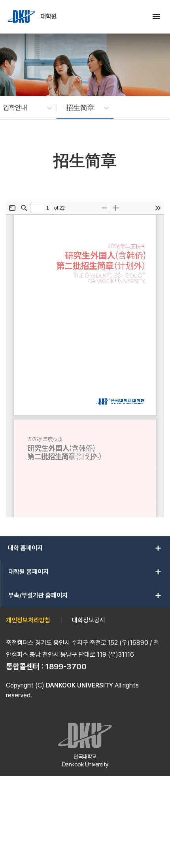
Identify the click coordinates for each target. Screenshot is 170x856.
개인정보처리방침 (28, 620)
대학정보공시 (88, 620)
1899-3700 (66, 666)
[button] (23, 107)
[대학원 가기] (22, 16)
